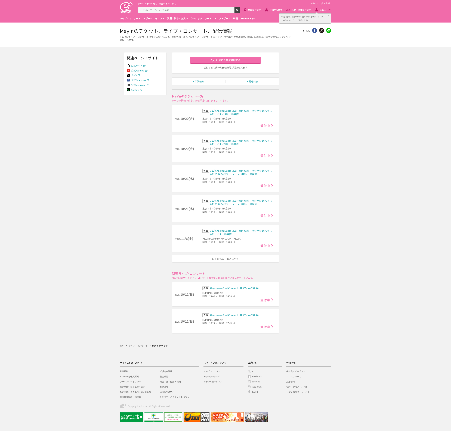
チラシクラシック (211, 376)
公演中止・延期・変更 (170, 381)
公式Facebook (138, 80)
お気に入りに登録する (228, 60)
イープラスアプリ (211, 371)
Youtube (256, 381)
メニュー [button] (324, 9)
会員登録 (325, 3)
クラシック (196, 18)
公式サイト (137, 65)
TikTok (255, 391)
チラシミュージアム (212, 381)
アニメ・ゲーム (222, 18)
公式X (134, 75)
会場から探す (276, 9)
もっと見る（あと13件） (225, 258)
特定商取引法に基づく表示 (132, 386)
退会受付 (164, 376)
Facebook (257, 376)
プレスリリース (293, 376)
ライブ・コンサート (130, 18)
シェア (314, 30)
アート (208, 18)
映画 (235, 18)
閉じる (328, 15)
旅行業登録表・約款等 (130, 396)
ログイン (314, 3)
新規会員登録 (166, 371)
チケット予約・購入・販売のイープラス (157, 3)
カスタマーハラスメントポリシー (175, 396)
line (328, 30)
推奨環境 (164, 386)
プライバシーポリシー (130, 381)
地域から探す (254, 9)
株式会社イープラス (295, 371)
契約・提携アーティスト (297, 386)
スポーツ (147, 18)
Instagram (257, 386)
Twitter (321, 30)
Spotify (135, 90)
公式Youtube (137, 70)
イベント (159, 18)
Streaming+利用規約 (129, 376)
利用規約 (124, 371)
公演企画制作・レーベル (298, 391)
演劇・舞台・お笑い (177, 18)
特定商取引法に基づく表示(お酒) (135, 391)
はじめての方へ (167, 391)
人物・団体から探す (301, 9)
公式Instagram (138, 85)
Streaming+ (248, 18)
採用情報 (290, 381)
